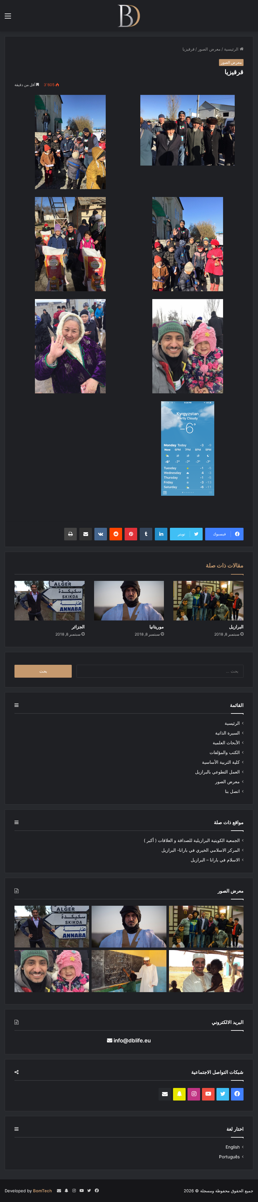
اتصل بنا (232, 791)
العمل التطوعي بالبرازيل (217, 771)
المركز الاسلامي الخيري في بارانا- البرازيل (200, 850)
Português (229, 1156)
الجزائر (78, 626)
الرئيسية (232, 49)
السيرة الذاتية (227, 732)
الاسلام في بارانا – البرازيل (215, 859)
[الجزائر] (49, 600)
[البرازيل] (208, 600)
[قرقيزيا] (51, 971)
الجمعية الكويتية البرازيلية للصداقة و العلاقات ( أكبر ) (192, 840)
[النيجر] (206, 971)
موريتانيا (156, 626)
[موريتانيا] (129, 600)
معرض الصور (209, 49)
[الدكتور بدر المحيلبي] (129, 15)
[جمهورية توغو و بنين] (129, 971)
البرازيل (236, 626)
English (233, 1147)
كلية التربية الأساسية (221, 762)
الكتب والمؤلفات (225, 752)
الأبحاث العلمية (226, 742)
